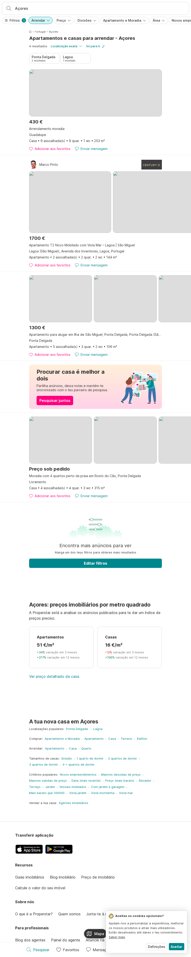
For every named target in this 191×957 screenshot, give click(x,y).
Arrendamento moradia (47, 129)
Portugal (40, 31)
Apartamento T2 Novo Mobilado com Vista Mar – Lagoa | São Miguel (82, 245)
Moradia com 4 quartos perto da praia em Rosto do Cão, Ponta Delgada (85, 476)
